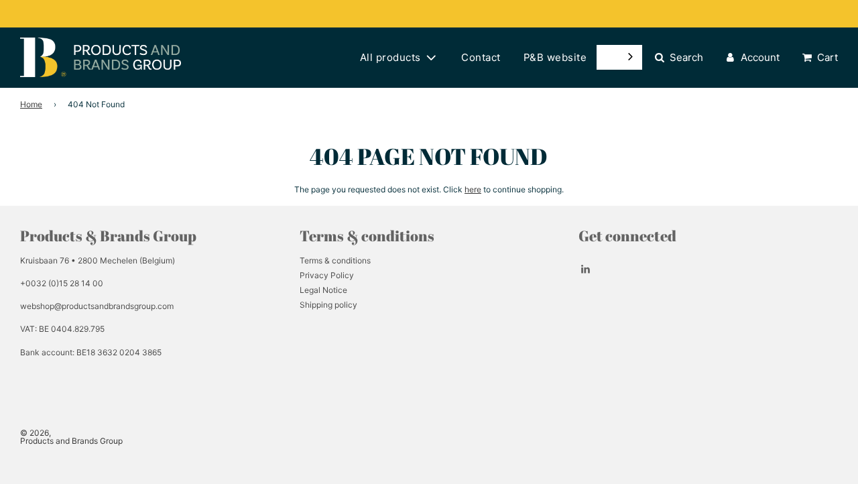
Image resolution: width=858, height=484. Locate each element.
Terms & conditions (335, 260)
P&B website (555, 57)
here (473, 189)
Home (31, 104)
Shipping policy (328, 305)
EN (609, 57)
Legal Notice (323, 290)
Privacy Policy (327, 275)
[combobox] (619, 57)
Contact (481, 57)
